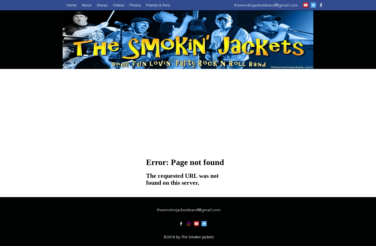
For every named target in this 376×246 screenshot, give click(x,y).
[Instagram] (188, 223)
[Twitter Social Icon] (313, 5)
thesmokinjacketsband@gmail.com (266, 5)
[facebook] (321, 5)
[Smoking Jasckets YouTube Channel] (305, 5)
